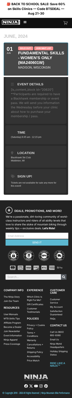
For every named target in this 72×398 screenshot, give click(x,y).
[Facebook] (26, 386)
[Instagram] (41, 386)
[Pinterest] (46, 386)
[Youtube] (36, 386)
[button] (25, 22)
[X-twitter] (31, 386)
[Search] (63, 277)
